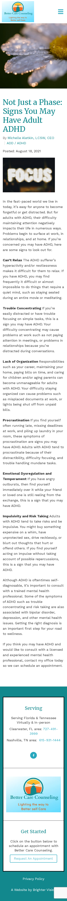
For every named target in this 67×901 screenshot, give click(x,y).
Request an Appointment (33, 858)
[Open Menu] (60, 12)
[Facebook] (33, 755)
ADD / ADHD (16, 143)
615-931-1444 (49, 740)
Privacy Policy (33, 879)
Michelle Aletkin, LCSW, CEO (31, 138)
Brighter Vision (44, 890)
